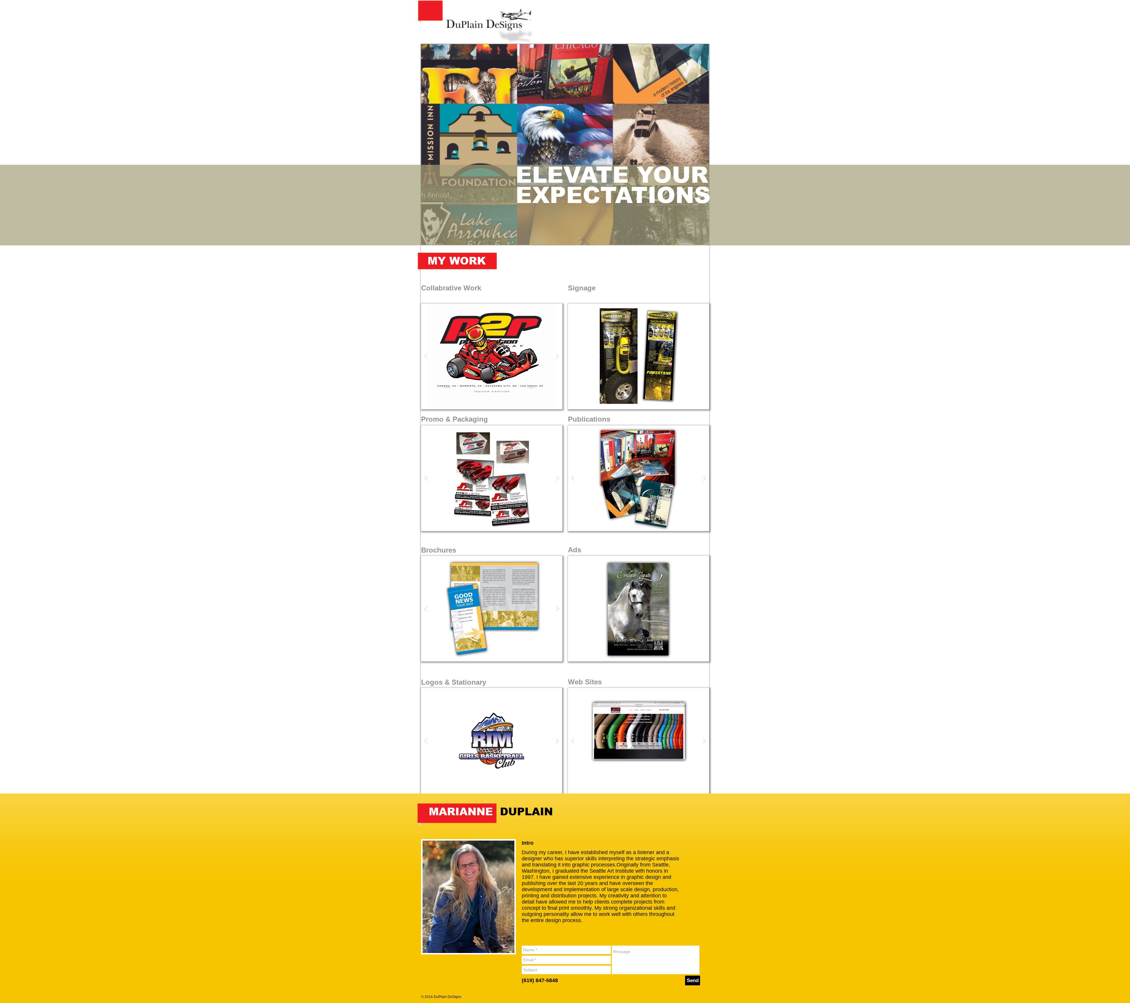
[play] (546, 308)
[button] (491, 356)
